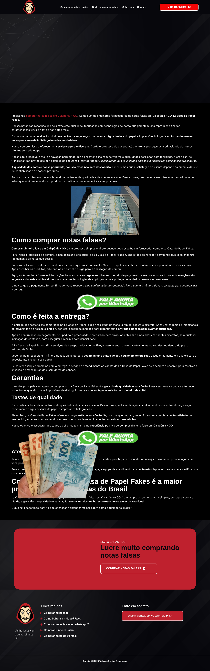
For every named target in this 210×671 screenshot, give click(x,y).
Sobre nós (128, 7)
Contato (141, 7)
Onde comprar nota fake (105, 7)
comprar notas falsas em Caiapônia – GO (51, 115)
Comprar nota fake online (74, 7)
